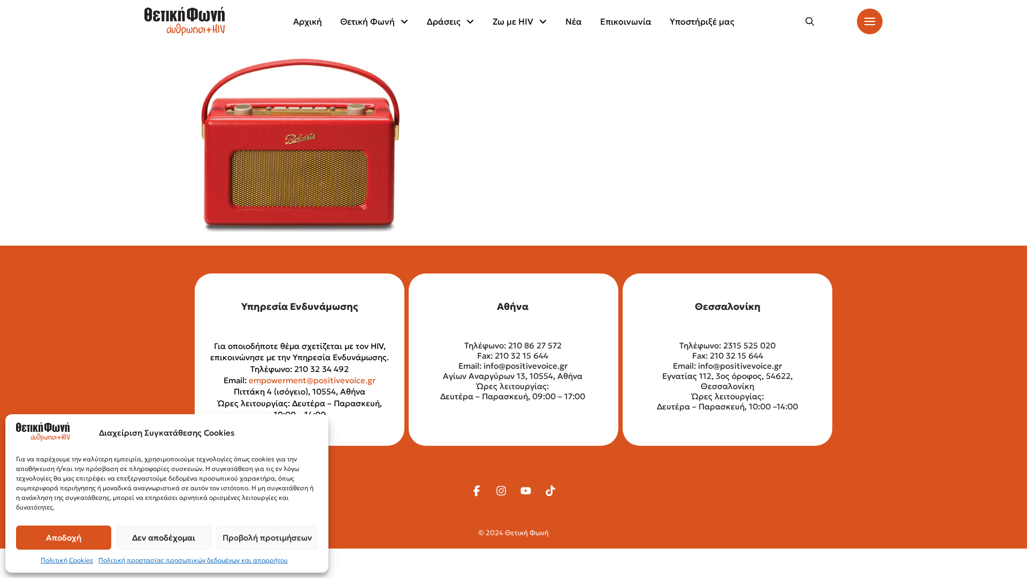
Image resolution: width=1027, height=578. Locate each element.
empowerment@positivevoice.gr (312, 380)
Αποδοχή (63, 538)
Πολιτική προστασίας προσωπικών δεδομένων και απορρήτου (193, 560)
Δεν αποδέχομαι (163, 538)
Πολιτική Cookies (67, 560)
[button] (810, 21)
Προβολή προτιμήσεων (267, 538)
